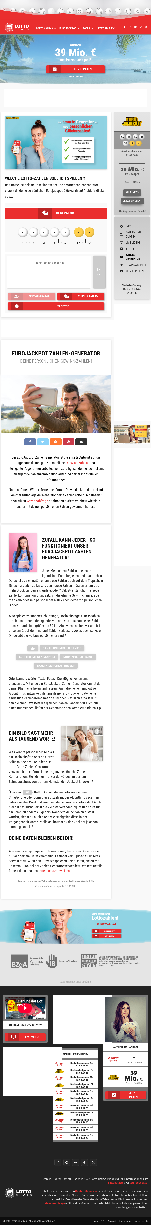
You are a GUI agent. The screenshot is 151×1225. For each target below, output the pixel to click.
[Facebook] (125, 27)
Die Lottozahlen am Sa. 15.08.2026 (81, 1092)
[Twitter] (146, 27)
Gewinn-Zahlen (77, 463)
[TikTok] (141, 27)
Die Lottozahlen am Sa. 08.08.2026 (81, 1121)
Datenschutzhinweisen (54, 871)
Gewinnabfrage (37, 501)
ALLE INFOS (132, 192)
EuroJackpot (115, 1183)
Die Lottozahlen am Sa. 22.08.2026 (81, 1064)
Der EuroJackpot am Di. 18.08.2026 (82, 1085)
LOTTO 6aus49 (138, 1183)
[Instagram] (130, 27)
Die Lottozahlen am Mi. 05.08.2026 (81, 1129)
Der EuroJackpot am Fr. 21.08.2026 (81, 1071)
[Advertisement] (75, 98)
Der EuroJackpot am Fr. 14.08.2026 (81, 1099)
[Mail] (136, 27)
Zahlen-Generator (87, 1191)
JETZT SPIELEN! (132, 200)
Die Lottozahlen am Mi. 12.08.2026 (81, 1107)
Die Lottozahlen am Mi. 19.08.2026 (81, 1078)
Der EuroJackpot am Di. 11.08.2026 (82, 1114)
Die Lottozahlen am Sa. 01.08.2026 (81, 1136)
